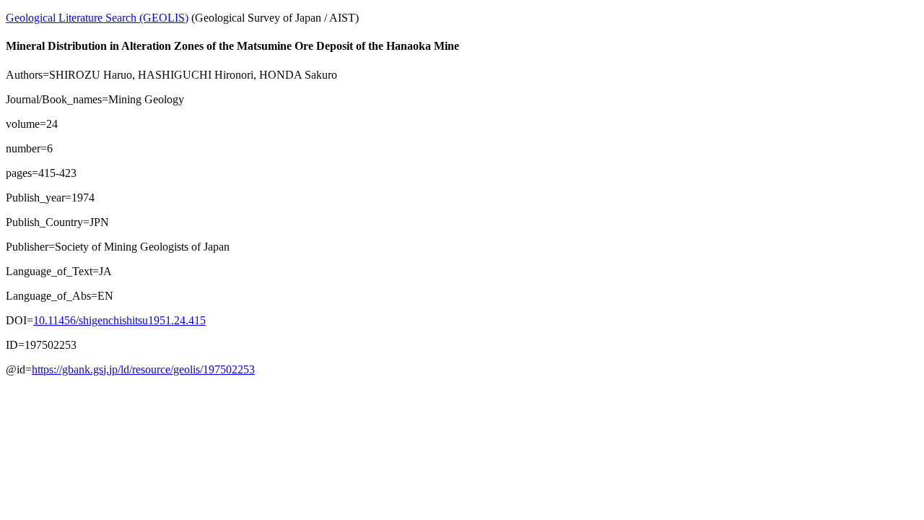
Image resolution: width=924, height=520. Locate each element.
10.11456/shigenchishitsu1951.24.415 (119, 320)
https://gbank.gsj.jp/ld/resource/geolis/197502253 (143, 369)
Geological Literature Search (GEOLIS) (97, 18)
